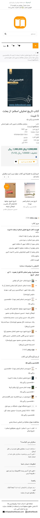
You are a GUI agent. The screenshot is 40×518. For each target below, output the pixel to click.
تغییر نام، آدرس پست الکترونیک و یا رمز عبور (20, 471)
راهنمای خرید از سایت (28, 492)
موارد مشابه (33, 218)
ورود (4, 46)
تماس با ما (11, 7)
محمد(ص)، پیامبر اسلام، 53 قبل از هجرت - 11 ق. (23, 272)
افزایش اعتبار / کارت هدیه (24, 7)
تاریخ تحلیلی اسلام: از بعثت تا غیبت (19, 378)
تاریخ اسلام (27, 280)
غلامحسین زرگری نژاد (32, 119)
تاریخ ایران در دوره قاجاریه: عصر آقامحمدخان (16, 397)
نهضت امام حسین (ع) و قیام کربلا (20, 387)
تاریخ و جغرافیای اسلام (13, 428)
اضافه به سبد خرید (26, 162)
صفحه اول (29, 503)
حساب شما (27, 5)
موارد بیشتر (30, 349)
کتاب (32, 428)
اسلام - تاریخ (35, 275)
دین (28, 428)
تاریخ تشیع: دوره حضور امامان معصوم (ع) (17, 331)
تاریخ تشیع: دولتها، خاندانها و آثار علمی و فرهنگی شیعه (10, 204)
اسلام (23, 428)
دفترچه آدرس (30, 473)
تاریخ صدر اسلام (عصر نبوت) (30, 202)
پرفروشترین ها (12, 503)
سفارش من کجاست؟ (16, 5)
